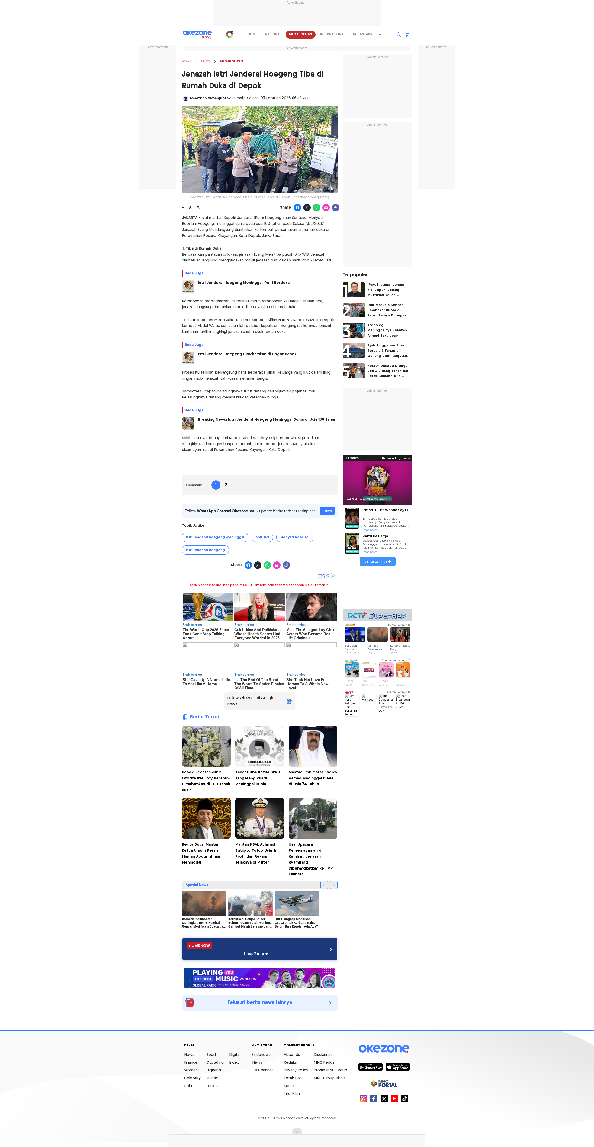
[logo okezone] (384, 1049)
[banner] (259, 977)
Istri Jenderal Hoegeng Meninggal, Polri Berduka (244, 283)
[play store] (370, 1066)
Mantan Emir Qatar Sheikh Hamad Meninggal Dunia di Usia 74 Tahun (313, 778)
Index (234, 1062)
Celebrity (192, 1078)
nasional (273, 34)
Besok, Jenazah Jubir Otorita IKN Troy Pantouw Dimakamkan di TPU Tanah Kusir (206, 781)
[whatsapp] (316, 208)
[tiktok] (404, 1098)
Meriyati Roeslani (295, 537)
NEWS (205, 61)
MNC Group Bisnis (329, 1078)
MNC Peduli (324, 1062)
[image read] (188, 286)
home (252, 34)
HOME (186, 61)
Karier (289, 1086)
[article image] (354, 289)
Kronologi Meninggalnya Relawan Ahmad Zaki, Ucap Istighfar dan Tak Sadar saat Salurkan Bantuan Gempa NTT (388, 331)
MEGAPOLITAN (231, 61)
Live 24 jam (256, 953)
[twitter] (384, 1098)
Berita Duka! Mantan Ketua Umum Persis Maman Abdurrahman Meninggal (201, 853)
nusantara (362, 34)
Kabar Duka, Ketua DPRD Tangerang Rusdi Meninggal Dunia (257, 778)
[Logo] (229, 34)
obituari (262, 537)
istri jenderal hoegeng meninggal (215, 537)
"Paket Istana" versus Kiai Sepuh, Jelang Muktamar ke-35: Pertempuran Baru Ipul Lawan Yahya (387, 290)
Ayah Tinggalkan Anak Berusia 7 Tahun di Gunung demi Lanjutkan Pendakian (388, 351)
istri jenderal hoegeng (205, 550)
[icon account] (185, 98)
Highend (213, 1070)
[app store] (397, 1066)
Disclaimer (323, 1054)
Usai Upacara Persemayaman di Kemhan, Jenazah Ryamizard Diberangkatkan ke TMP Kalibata (311, 859)
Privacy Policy (296, 1070)
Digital (234, 1054)
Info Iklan (292, 1093)
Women (191, 1070)
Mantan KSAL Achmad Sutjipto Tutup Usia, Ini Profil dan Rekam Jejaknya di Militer (256, 853)
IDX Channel (262, 1070)
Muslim (212, 1078)
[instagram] (363, 1098)
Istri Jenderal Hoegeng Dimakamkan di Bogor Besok (247, 354)
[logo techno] (197, 35)
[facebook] (374, 1098)
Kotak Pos (293, 1078)
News (189, 1054)
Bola (188, 1086)
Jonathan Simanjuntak (210, 98)
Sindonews (261, 1054)
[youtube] (394, 1098)
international (332, 34)
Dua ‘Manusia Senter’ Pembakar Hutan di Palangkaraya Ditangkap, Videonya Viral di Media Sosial (389, 310)
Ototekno (215, 1062)
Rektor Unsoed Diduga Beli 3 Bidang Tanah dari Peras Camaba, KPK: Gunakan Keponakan (389, 371)
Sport (211, 1054)
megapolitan (300, 34)
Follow (327, 510)
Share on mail (326, 208)
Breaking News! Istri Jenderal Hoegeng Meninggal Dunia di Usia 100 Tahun (267, 419)
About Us (292, 1054)
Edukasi (212, 1086)
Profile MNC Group (330, 1070)
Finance (190, 1062)
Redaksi (290, 1062)
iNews (257, 1062)
